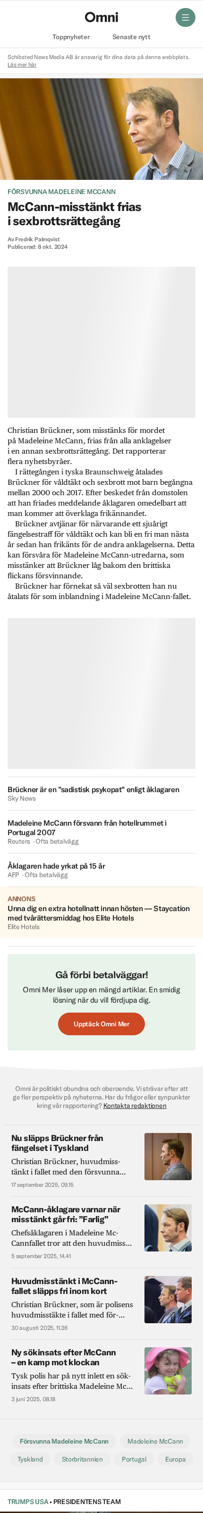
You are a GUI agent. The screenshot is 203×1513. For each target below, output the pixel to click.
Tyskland (30, 1459)
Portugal (134, 1459)
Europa (175, 1459)
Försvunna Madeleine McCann (61, 191)
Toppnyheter (70, 37)
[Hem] (101, 17)
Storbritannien (82, 1459)
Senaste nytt (131, 37)
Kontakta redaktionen (135, 1105)
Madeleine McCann (155, 1441)
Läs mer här (22, 64)
